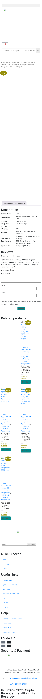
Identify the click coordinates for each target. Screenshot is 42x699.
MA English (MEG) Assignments (25, 361)
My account (7, 589)
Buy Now (25, 382)
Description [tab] (8, 203)
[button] (21, 5)
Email (3, 292)
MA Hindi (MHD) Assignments (5, 428)
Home (3, 62)
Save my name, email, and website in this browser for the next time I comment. (21, 303)
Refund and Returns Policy (12, 619)
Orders (5, 607)
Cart (4, 598)
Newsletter (7, 628)
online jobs (7, 623)
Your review (6, 273)
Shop (5, 569)
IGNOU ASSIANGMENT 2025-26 (26, 349)
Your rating (5, 270)
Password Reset (9, 632)
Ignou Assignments (13, 62)
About (5, 560)
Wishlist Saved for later (11, 594)
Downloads (7, 603)
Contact (6, 564)
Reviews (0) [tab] (20, 203)
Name (4, 285)
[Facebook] (3, 644)
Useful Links (7, 580)
